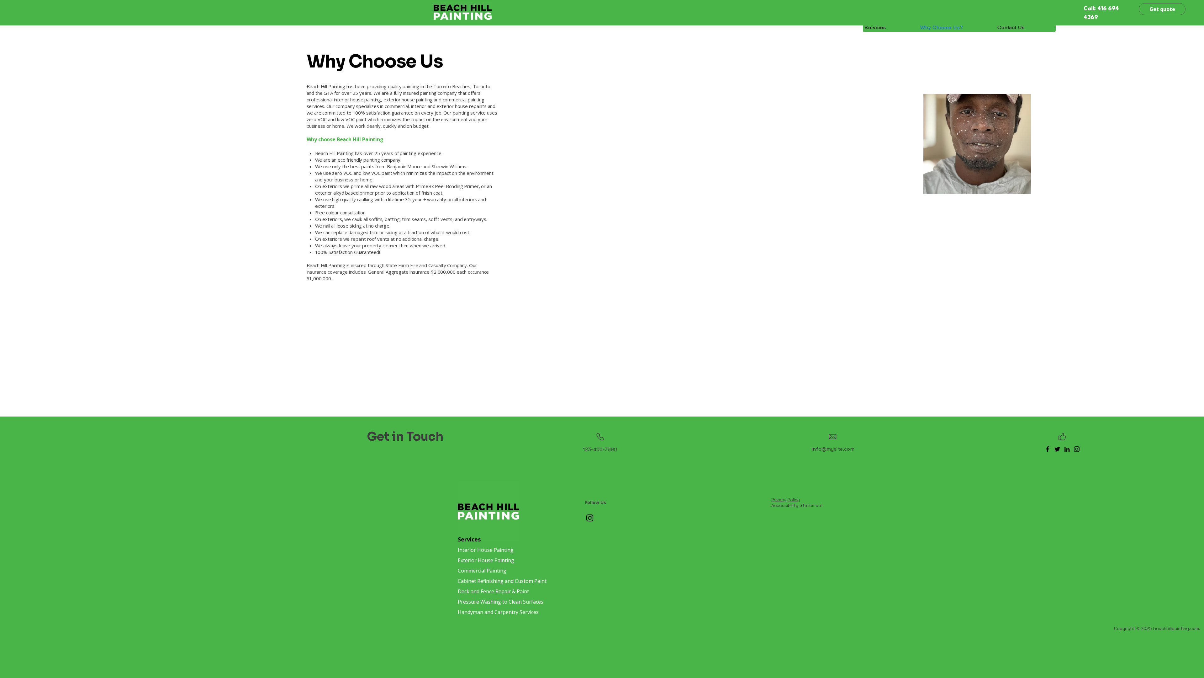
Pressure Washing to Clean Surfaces (500, 601)
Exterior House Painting (486, 560)
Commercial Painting (482, 570)
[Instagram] (1076, 449)
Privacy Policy (785, 500)
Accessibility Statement (797, 505)
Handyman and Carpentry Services (498, 612)
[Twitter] (1057, 449)
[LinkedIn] (1067, 449)
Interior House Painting (486, 549)
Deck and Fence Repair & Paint (493, 591)
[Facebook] (1047, 449)
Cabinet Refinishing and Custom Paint (502, 581)
